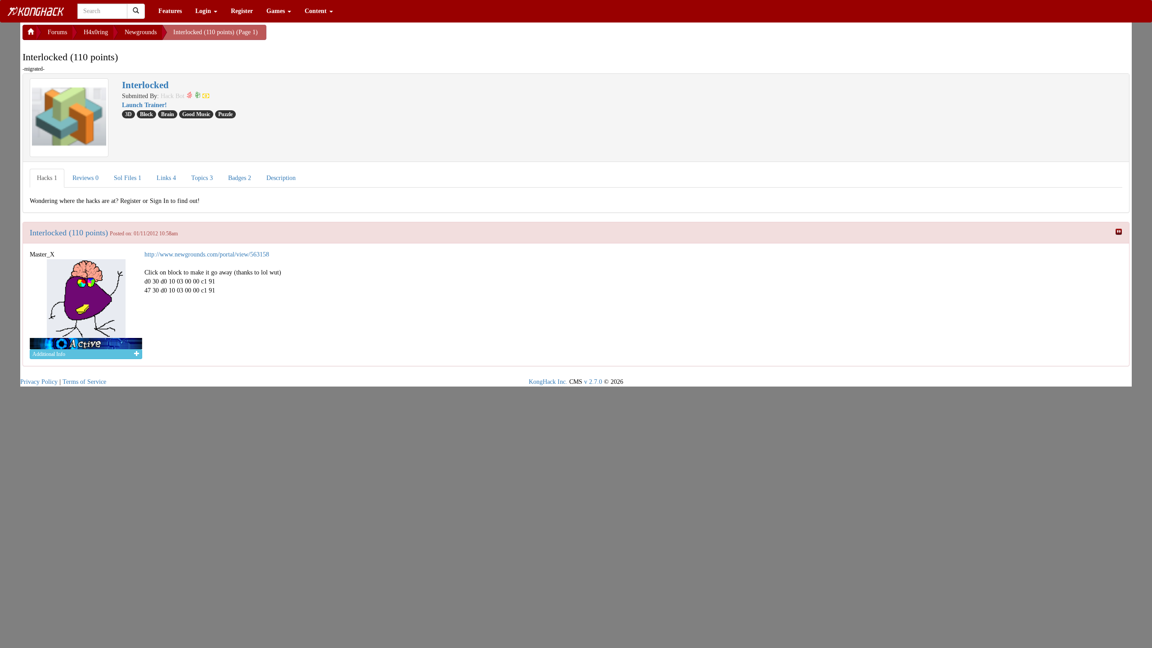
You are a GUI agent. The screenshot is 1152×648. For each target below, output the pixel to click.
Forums (57, 32)
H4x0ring (96, 32)
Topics (202, 178)
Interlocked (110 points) (69, 232)
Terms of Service (84, 381)
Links (166, 178)
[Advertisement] (338, 36)
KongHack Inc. (548, 381)
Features (170, 11)
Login (204, 11)
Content (316, 11)
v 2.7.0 (593, 381)
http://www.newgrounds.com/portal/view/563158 (206, 254)
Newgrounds (141, 32)
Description (281, 178)
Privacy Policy (39, 381)
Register (242, 11)
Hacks (47, 178)
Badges (239, 178)
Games (276, 11)
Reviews (85, 178)
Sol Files (127, 178)
